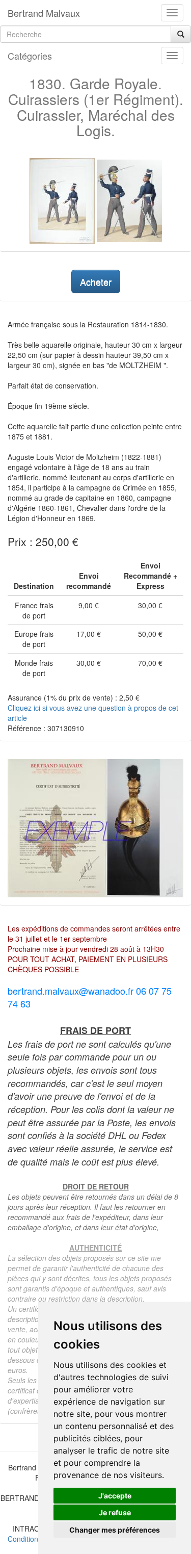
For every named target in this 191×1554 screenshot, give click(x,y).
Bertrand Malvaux (44, 12)
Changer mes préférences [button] (114, 1529)
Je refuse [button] (115, 1512)
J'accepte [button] (114, 1495)
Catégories (30, 55)
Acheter (96, 281)
